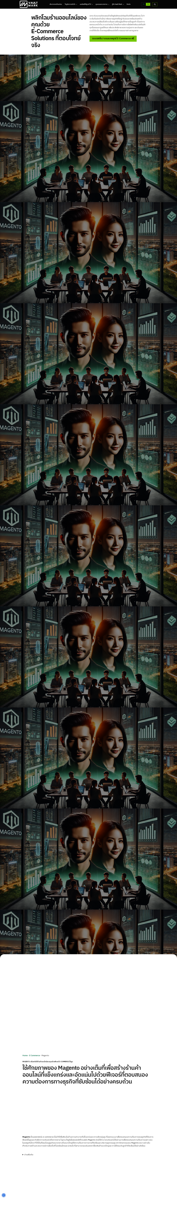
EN (144, 4)
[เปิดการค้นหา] (154, 4)
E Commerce (34, 1055)
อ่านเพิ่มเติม (28, 1154)
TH (148, 4)
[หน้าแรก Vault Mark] (29, 4)
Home (25, 1055)
